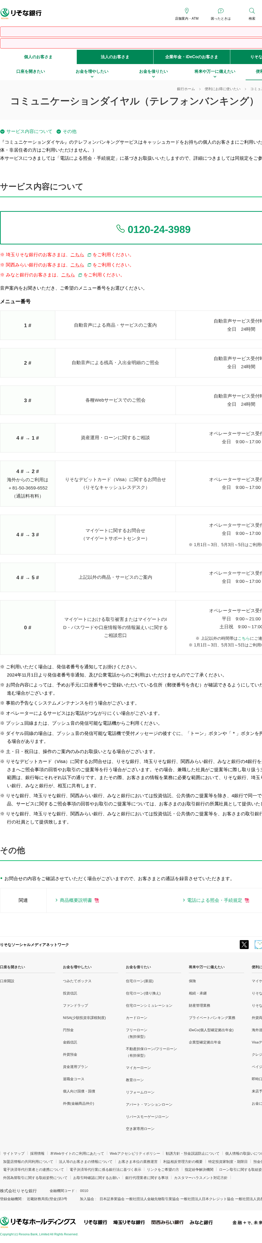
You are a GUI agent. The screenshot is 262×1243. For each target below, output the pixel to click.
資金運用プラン (75, 1067)
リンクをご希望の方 (163, 1169)
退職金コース (73, 1079)
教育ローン (135, 1080)
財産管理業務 (199, 1005)
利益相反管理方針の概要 (183, 1162)
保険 (192, 981)
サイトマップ (14, 1153)
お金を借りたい (138, 967)
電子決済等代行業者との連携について (33, 1169)
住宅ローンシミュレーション (149, 1005)
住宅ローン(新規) (140, 981)
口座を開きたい (12, 967)
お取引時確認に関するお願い (96, 1178)
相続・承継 (198, 993)
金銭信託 (70, 1042)
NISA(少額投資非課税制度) (84, 1018)
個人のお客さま (38, 57)
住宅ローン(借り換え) (143, 993)
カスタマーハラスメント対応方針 (201, 1178)
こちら (244, 638)
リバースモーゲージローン (147, 1117)
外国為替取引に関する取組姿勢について (35, 1178)
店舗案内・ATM (187, 18)
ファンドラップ (75, 1005)
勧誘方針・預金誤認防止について (193, 1153)
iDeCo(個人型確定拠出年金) (211, 1030)
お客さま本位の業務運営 (138, 1162)
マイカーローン (138, 1068)
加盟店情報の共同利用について (28, 1162)
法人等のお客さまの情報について (86, 1162)
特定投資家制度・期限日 (228, 1162)
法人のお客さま (115, 57)
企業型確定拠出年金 (205, 1042)
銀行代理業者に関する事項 (146, 1178)
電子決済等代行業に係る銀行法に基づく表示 (105, 1169)
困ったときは (221, 18)
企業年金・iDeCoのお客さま (191, 57)
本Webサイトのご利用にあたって (77, 1153)
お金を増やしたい (77, 967)
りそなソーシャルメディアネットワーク (34, 944)
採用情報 (37, 1153)
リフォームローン (140, 1092)
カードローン (136, 1018)
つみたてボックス (77, 981)
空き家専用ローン (140, 1129)
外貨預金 (70, 1054)
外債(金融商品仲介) (78, 1103)
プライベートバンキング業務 (212, 1018)
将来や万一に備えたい (207, 967)
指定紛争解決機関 (199, 1169)
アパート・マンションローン (149, 1104)
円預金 (68, 1030)
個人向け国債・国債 (79, 1091)
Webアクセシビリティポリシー (135, 1153)
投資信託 (70, 993)
